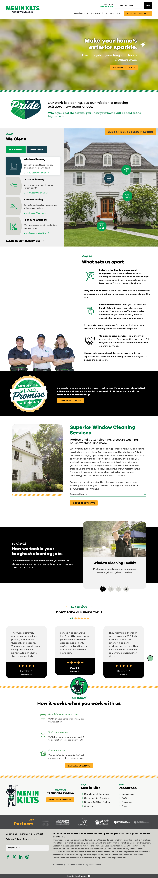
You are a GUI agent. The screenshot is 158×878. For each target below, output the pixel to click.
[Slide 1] (111, 589)
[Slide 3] (126, 589)
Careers (127, 801)
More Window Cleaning (35, 173)
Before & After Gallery (98, 801)
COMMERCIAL (37, 149)
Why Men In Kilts (70, 401)
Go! (148, 5)
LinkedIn (21, 857)
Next (150, 658)
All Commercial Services (23, 249)
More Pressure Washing (35, 233)
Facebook (8, 857)
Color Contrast (89, 876)
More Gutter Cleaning (34, 193)
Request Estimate (138, 13)
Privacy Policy (13, 839)
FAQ (124, 798)
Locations (128, 793)
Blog (124, 806)
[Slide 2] (118, 589)
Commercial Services (97, 798)
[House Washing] (127, 196)
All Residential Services (23, 240)
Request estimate (79, 766)
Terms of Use (30, 839)
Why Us (88, 806)
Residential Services (96, 793)
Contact (38, 834)
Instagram (27, 857)
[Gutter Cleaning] (126, 170)
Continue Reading (79, 494)
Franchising (25, 834)
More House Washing (34, 213)
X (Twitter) (14, 857)
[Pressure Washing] (102, 226)
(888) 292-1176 (14, 848)
